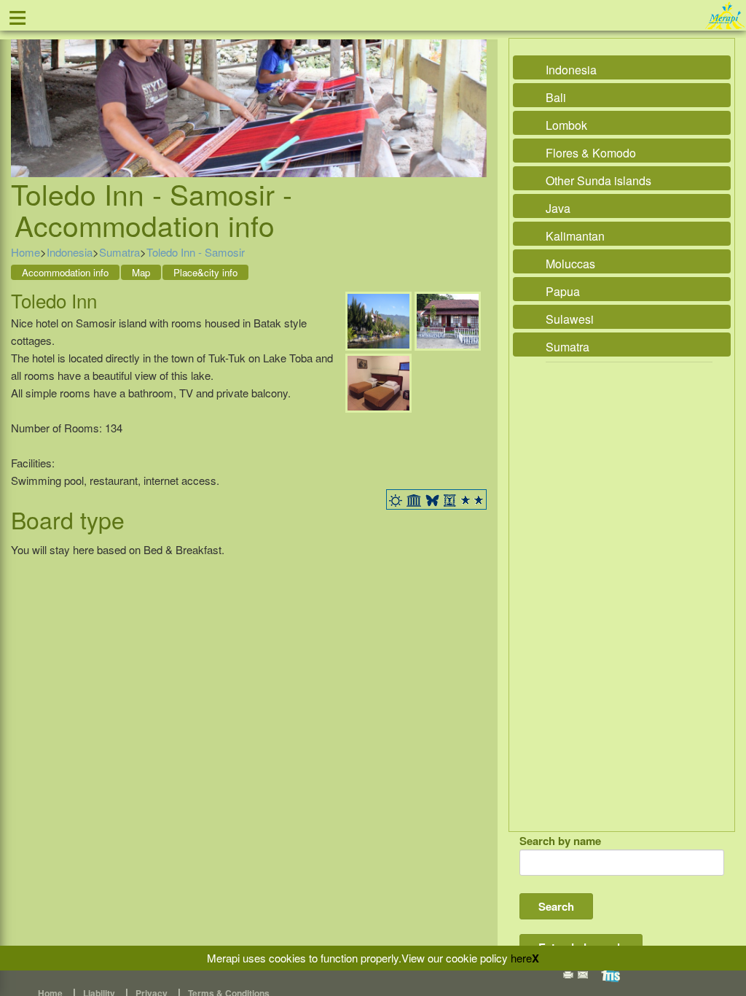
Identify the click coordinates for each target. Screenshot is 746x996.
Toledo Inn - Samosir (195, 252)
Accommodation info (65, 272)
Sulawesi (570, 319)
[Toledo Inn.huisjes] (448, 319)
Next (472, 91)
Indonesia (70, 252)
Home (25, 252)
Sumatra (119, 252)
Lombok (566, 125)
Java (558, 208)
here (521, 957)
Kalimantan (575, 235)
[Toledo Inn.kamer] (378, 381)
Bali (556, 97)
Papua (563, 291)
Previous (25, 91)
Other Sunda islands (598, 180)
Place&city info (205, 272)
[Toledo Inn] (378, 319)
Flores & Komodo (591, 152)
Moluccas (570, 263)
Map (141, 272)
